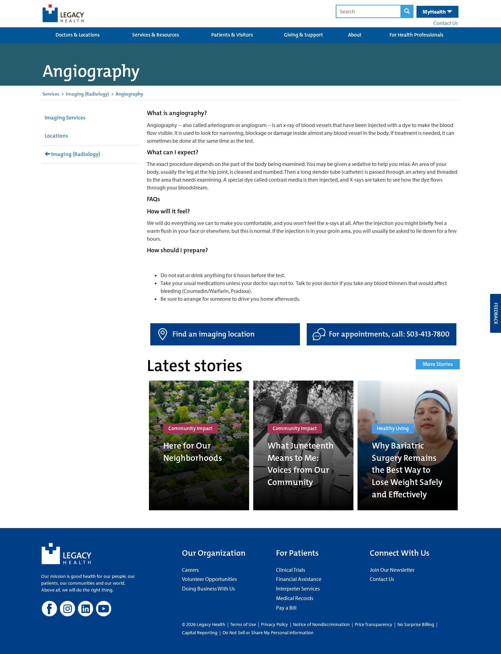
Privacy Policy (274, 624)
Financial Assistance (298, 578)
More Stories (438, 364)
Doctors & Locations (78, 34)
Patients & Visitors (232, 34)
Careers (190, 569)
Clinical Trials (290, 569)
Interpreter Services (298, 588)
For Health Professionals (416, 34)
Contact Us (446, 22)
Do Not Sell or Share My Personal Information (268, 632)
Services (51, 94)
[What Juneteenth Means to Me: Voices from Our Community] (303, 445)
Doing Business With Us (208, 588)
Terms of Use (243, 624)
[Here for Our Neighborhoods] (199, 445)
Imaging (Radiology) (87, 94)
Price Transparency (373, 624)
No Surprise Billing (415, 624)
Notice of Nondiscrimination (321, 624)
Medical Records (294, 598)
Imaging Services (65, 117)
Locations (56, 135)
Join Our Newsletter (392, 569)
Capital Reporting (199, 632)
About (355, 34)
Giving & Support (303, 34)
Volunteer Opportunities (209, 578)
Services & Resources (155, 34)
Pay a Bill (286, 607)
